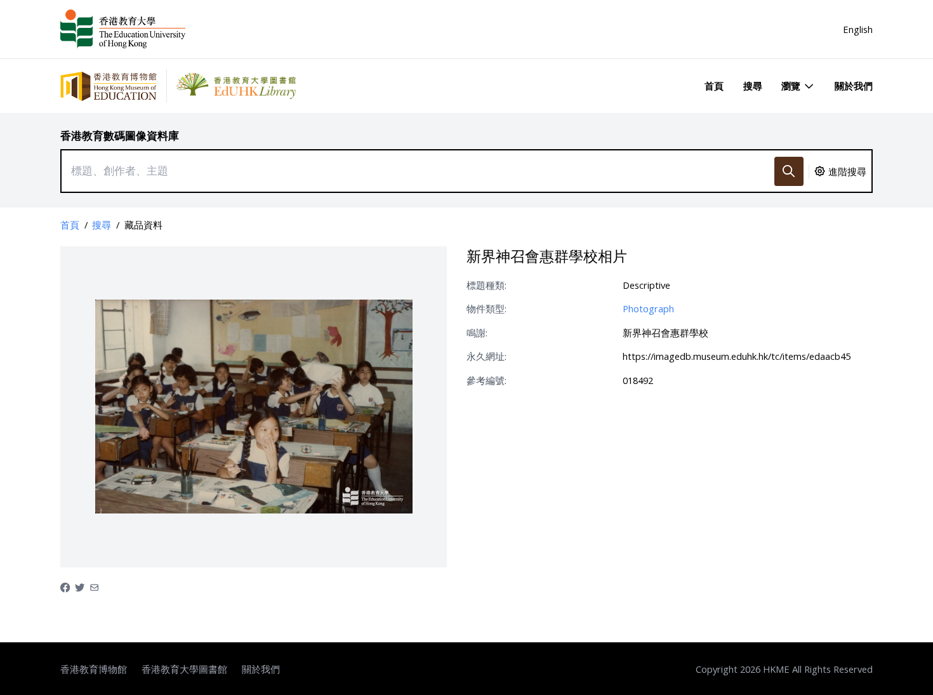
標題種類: (486, 285)
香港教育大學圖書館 (184, 669)
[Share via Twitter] (79, 586)
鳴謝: (476, 332)
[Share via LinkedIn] (94, 586)
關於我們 (854, 85)
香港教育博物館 (93, 669)
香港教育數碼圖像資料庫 (119, 135)
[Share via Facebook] (65, 586)
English (858, 29)
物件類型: (486, 308)
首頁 (714, 85)
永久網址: (486, 356)
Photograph (648, 308)
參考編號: (486, 380)
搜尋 (752, 85)
